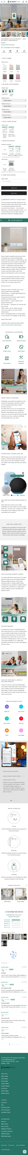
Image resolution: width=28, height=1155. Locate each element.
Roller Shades (4, 1076)
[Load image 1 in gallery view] (14, 17)
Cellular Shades (5, 1083)
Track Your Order (5, 1107)
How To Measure (5, 1110)
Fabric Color (5, 62)
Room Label (5, 178)
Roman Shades (5, 1091)
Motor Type (5, 125)
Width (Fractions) (6, 103)
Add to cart (14, 188)
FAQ (2, 1105)
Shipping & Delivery (6, 1128)
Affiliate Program (5, 1133)
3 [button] (14, 1044)
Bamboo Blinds (5, 1093)
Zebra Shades (4, 1078)
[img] (4, 967)
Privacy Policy (4, 1126)
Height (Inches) (5, 109)
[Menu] (1, 1)
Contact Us (4, 1102)
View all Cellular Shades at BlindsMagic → (12, 325)
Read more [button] (23, 976)
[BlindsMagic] (14, 2)
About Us (3, 1121)
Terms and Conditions (20, 1145)
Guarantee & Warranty (7, 1131)
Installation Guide (5, 1112)
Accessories (4, 1088)
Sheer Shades (4, 1081)
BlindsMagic (7, 1149)
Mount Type (5, 88)
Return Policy (4, 1124)
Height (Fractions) (6, 115)
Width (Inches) (5, 98)
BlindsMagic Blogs (6, 1136)
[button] (5, 44)
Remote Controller (6, 144)
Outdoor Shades (5, 1086)
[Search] (5, 1)
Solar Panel (4, 159)
